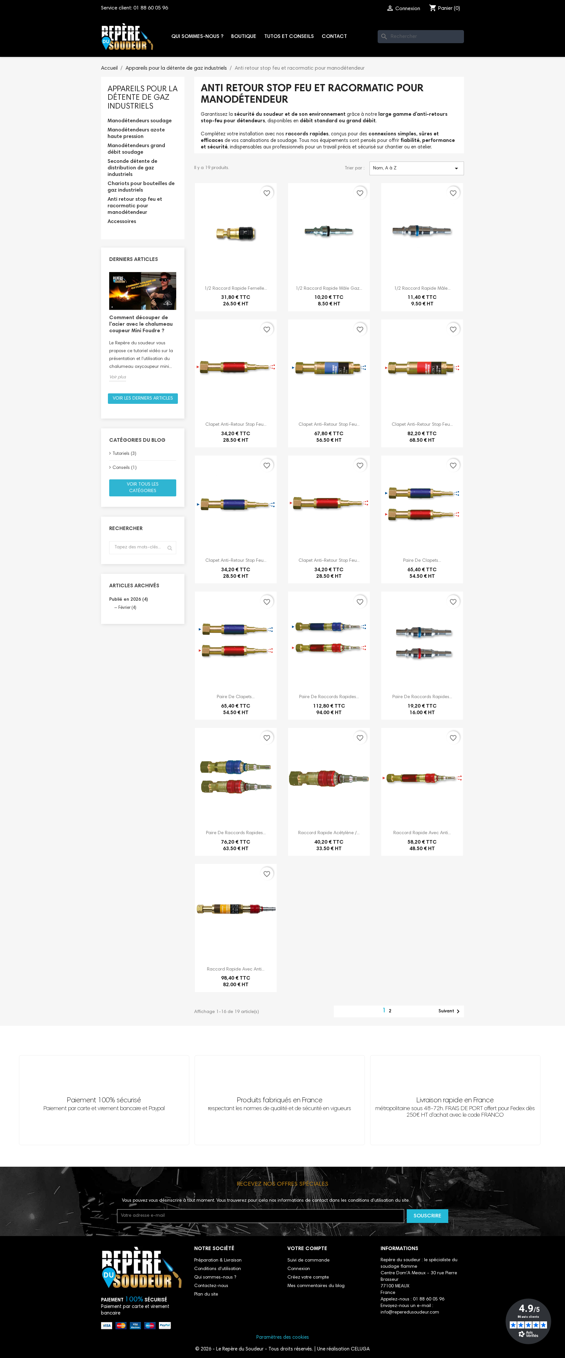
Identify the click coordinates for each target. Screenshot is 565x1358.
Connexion (298, 1269)
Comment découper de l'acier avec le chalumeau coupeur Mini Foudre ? (141, 324)
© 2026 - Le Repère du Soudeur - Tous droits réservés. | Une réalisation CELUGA (282, 1349)
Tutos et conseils (289, 36)
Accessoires (122, 221)
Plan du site (206, 1294)
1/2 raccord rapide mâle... (422, 288)
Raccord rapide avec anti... (422, 833)
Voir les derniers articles (143, 398)
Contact (334, 36)
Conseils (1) (124, 468)
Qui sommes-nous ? (197, 36)
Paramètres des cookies (282, 1337)
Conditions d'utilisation (217, 1269)
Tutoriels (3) (124, 454)
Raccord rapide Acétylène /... (329, 833)
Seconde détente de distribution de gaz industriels (132, 168)
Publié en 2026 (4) (128, 599)
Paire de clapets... (422, 561)
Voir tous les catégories (143, 487)
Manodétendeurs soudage (140, 121)
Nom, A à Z (416, 168)
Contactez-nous (211, 1286)
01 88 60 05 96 (150, 8)
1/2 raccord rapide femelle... (235, 288)
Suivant (450, 1011)
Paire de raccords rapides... (329, 697)
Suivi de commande (308, 1260)
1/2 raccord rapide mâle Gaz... (329, 288)
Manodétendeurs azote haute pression (136, 133)
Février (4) (127, 608)
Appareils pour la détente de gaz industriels (143, 98)
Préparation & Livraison (218, 1260)
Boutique (243, 36)
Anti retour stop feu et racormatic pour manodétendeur (135, 206)
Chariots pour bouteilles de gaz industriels (141, 187)
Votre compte (307, 1248)
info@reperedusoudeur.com (410, 1312)
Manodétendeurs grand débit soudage (136, 149)
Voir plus (117, 377)
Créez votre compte (308, 1277)
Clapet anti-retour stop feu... (235, 424)
